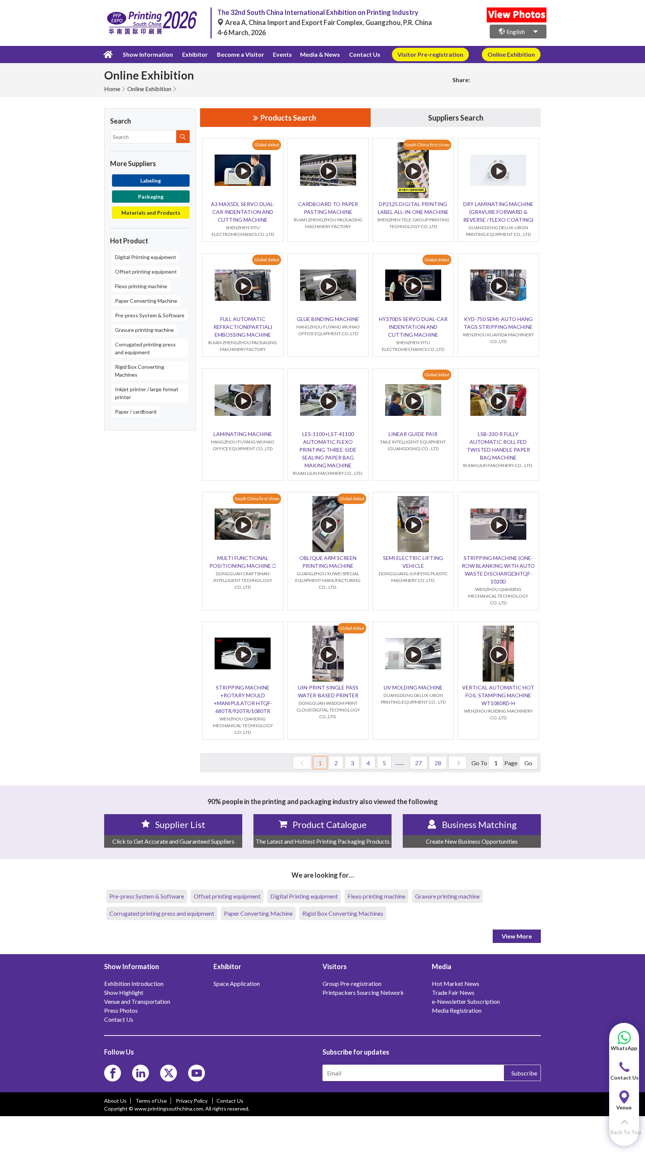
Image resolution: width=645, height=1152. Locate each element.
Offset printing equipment (146, 271)
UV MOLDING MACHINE (413, 687)
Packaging (150, 196)
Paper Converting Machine (146, 301)
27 (418, 762)
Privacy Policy (192, 1100)
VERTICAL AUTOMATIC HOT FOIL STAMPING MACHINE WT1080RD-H (498, 695)
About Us (115, 1100)
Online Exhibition (149, 88)
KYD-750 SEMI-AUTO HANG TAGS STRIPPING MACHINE (498, 323)
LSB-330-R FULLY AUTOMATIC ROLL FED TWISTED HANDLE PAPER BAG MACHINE (498, 446)
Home (112, 88)
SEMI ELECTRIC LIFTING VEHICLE (413, 562)
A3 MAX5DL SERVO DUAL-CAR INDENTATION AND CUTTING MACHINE (243, 212)
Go (528, 762)
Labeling (150, 180)
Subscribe (524, 1073)
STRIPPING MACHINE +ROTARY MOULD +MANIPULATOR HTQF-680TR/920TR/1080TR (243, 699)
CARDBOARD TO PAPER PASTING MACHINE (328, 208)
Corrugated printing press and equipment (145, 348)
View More (517, 936)
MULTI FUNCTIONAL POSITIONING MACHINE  (242, 562)
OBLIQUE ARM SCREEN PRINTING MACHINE (327, 562)
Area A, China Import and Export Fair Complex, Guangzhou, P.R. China (328, 22)
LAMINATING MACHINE (243, 434)
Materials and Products (150, 212)
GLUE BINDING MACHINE (328, 319)
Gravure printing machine (144, 330)
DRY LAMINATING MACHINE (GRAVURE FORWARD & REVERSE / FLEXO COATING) (498, 212)
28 (437, 762)
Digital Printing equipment (145, 257)
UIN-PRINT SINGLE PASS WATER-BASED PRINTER (328, 691)
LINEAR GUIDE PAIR (413, 434)
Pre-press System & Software (149, 315)
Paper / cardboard (135, 411)
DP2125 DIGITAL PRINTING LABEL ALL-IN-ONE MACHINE (413, 208)
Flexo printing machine (141, 286)
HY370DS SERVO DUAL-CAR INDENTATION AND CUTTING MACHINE (413, 327)
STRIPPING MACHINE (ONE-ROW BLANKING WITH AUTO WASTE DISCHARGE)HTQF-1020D (498, 570)
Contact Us (364, 54)
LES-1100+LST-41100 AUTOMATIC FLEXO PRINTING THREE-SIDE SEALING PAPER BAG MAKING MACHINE (327, 449)
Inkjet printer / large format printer (146, 393)
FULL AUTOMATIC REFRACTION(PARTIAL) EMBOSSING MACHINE (243, 327)
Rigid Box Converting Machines (139, 371)
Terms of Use (151, 1100)
